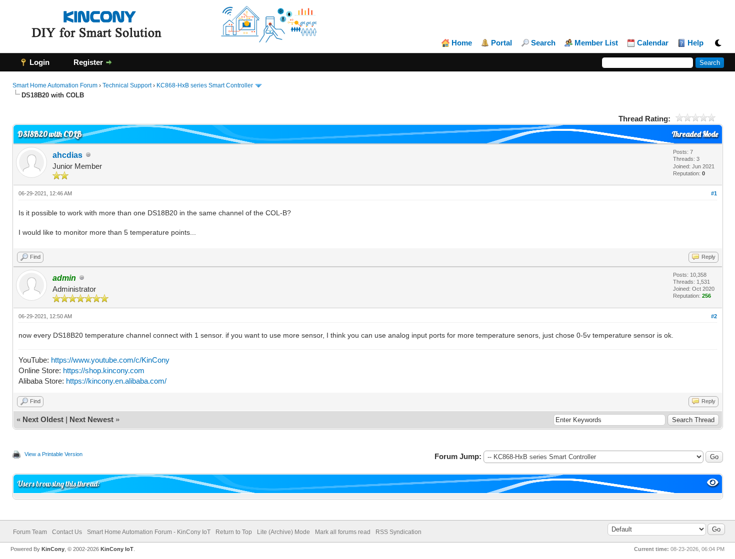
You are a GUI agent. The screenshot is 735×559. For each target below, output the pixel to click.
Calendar (652, 43)
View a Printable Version (53, 454)
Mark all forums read (342, 532)
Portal (501, 43)
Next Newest (92, 419)
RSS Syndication (399, 532)
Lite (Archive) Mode (283, 532)
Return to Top (234, 532)
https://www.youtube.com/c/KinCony (110, 360)
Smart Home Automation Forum (55, 85)
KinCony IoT (117, 549)
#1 (714, 193)
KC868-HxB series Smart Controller (204, 85)
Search (543, 43)
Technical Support (127, 85)
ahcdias (67, 155)
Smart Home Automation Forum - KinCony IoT (148, 532)
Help (696, 43)
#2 (714, 316)
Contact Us (67, 532)
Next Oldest (43, 419)
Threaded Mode (695, 134)
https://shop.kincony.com (103, 370)
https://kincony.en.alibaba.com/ (116, 381)
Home (462, 43)
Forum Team (30, 532)
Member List (596, 43)
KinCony (53, 549)
